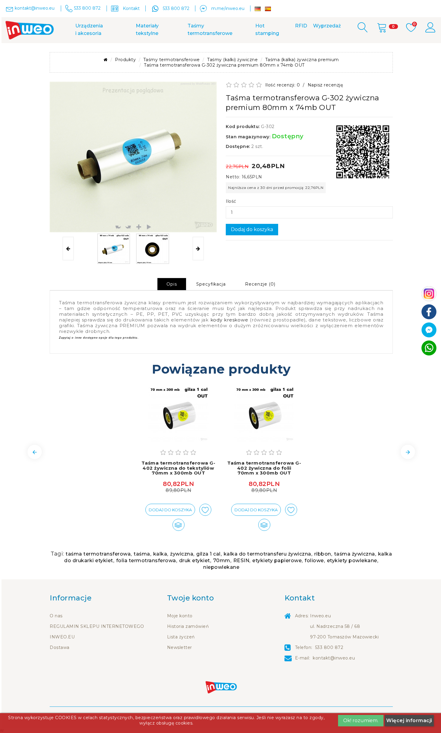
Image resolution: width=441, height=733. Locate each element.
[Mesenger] (428, 329)
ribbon (322, 554)
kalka (160, 554)
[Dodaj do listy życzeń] (205, 509)
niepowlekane (221, 567)
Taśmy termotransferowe (210, 29)
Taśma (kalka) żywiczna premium (302, 59)
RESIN (241, 560)
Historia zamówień (188, 626)
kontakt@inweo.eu (334, 658)
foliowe (314, 560)
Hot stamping (267, 29)
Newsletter (179, 647)
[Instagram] (428, 293)
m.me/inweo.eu (227, 8)
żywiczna (181, 554)
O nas (56, 616)
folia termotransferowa (146, 560)
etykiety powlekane (352, 560)
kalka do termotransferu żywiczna (267, 554)
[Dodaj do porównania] (178, 525)
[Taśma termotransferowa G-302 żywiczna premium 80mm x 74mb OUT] (113, 248)
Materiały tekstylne (147, 29)
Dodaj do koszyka (252, 229)
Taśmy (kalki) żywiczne (232, 59)
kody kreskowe (229, 320)
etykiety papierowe (277, 560)
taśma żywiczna (354, 554)
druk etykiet (194, 560)
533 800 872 (176, 8)
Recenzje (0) (260, 284)
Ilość (231, 201)
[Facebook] (428, 311)
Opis (171, 284)
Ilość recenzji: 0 (282, 85)
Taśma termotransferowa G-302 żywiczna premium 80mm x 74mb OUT (224, 65)
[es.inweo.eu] (268, 9)
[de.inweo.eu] (258, 9)
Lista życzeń (181, 637)
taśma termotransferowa (98, 554)
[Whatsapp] (428, 347)
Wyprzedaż (327, 26)
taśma (142, 554)
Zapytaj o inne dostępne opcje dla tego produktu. (98, 337)
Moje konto (180, 616)
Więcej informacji (409, 720)
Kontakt (131, 8)
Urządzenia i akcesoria (89, 29)
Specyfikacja (211, 284)
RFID (301, 26)
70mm (221, 560)
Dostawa (60, 647)
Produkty (125, 59)
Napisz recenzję (325, 85)
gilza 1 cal (208, 554)
